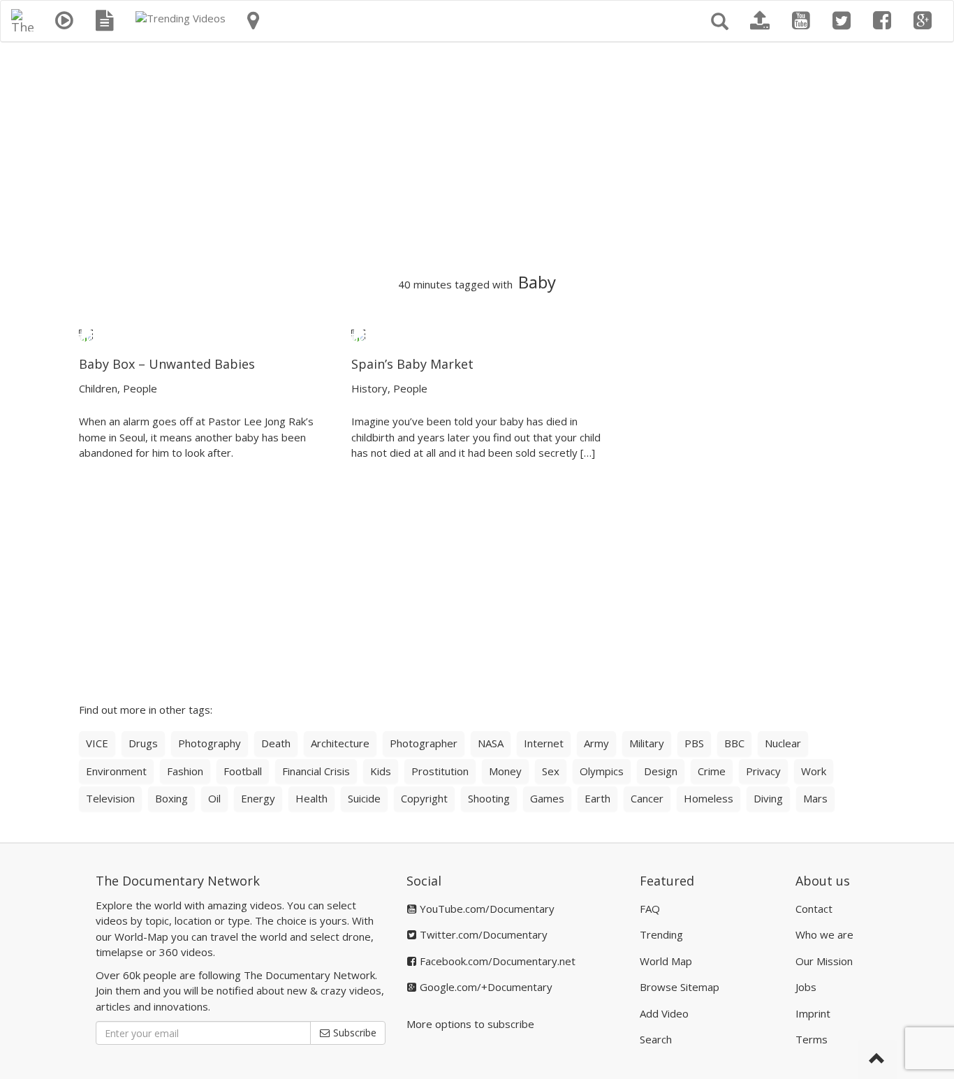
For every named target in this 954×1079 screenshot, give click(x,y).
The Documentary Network (178, 880)
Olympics (602, 771)
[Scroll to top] (877, 1059)
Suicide (364, 798)
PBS (694, 743)
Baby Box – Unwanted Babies (167, 363)
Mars (815, 798)
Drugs (143, 743)
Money (505, 771)
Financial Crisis (316, 771)
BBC (734, 743)
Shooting (489, 798)
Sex (550, 771)
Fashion (185, 771)
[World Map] (253, 21)
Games (547, 798)
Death (276, 743)
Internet (544, 743)
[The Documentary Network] (22, 18)
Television (110, 798)
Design (660, 771)
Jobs (805, 987)
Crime (712, 771)
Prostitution (440, 771)
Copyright (424, 798)
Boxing (171, 798)
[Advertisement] (477, 158)
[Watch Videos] (64, 21)
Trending (661, 934)
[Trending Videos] (180, 18)
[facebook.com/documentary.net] (882, 21)
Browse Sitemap (679, 987)
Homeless (708, 798)
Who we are (824, 934)
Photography (209, 743)
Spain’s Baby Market (412, 363)
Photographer (423, 743)
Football (242, 771)
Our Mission (824, 961)
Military (646, 743)
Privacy (763, 771)
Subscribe (353, 1032)
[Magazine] (105, 21)
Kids (380, 771)
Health (311, 798)
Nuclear (783, 743)
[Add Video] (760, 21)
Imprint (812, 1013)
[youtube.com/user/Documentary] (801, 21)
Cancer (647, 798)
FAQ (650, 909)
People (140, 388)
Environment (116, 771)
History (369, 388)
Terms (811, 1039)
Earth (597, 798)
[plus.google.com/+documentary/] (922, 21)
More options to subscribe (470, 1024)
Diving (768, 798)
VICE (97, 743)
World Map (666, 961)
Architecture (340, 743)
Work (813, 771)
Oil (214, 798)
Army (596, 743)
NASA (491, 743)
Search (656, 1039)
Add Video (664, 1013)
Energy (258, 798)
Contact (813, 909)
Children (98, 388)
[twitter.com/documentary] (841, 21)
